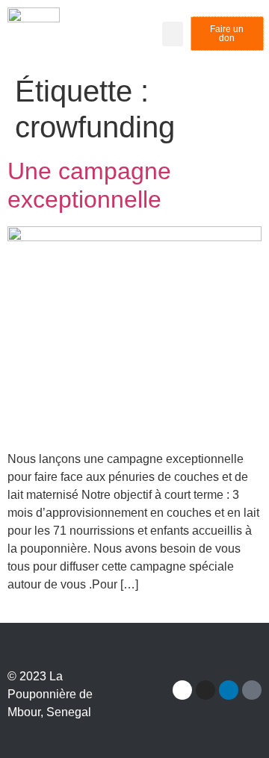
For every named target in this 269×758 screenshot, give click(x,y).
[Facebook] (182, 690)
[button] (172, 34)
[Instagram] (205, 690)
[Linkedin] (228, 690)
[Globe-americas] (252, 690)
